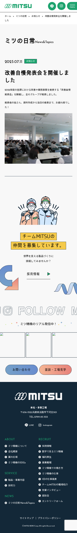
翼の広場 (13, 457)
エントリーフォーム (52, 501)
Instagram (47, 425)
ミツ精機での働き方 (52, 468)
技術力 (11, 485)
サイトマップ (27, 518)
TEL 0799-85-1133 (38, 417)
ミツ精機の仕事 (50, 473)
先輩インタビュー (51, 490)
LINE (31, 425)
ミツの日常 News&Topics (21, 503)
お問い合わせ (21, 369)
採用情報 (33, 274)
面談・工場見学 (55, 369)
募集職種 (46, 462)
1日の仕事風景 (49, 479)
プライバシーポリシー (49, 518)
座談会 (45, 495)
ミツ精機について (17, 446)
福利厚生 (46, 457)
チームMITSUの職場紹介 (55, 484)
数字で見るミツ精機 (52, 451)
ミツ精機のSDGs (17, 462)
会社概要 (13, 451)
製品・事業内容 (16, 480)
